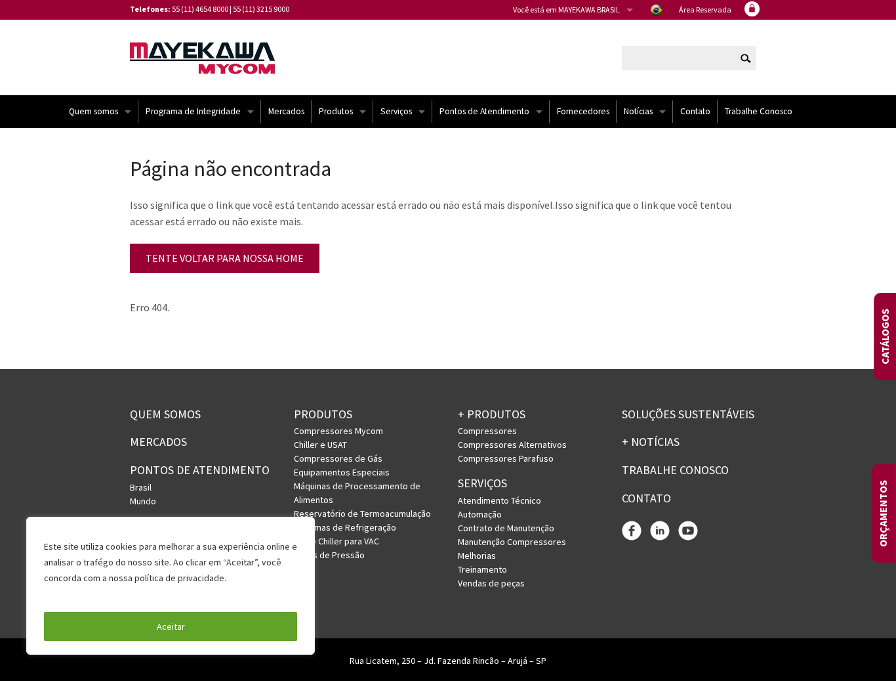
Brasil (141, 487)
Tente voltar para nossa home (225, 258)
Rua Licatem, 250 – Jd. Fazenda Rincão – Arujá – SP (448, 661)
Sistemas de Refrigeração (345, 527)
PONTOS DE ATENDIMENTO (200, 469)
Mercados (286, 111)
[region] (170, 586)
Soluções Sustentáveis (688, 414)
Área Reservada (705, 9)
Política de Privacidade (91, 594)
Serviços (396, 111)
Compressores (487, 431)
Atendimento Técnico (499, 500)
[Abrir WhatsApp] (863, 648)
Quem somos (93, 111)
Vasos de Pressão (329, 555)
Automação (480, 514)
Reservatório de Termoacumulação (362, 513)
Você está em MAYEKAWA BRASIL (566, 9)
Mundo (143, 501)
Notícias (638, 111)
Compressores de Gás (338, 458)
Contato (695, 111)
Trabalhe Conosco (758, 111)
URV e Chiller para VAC (336, 541)
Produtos (336, 111)
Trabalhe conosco (675, 469)
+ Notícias (651, 441)
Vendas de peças (491, 583)
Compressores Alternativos (512, 444)
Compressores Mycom (338, 431)
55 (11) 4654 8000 (200, 9)
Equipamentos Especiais (342, 472)
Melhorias (477, 555)
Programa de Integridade (193, 111)
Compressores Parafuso (506, 458)
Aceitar (171, 626)
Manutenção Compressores (512, 542)
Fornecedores (583, 111)
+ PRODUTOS (491, 414)
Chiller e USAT (320, 444)
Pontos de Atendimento (484, 111)
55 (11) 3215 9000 (261, 9)
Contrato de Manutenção (506, 528)
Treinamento (482, 569)
